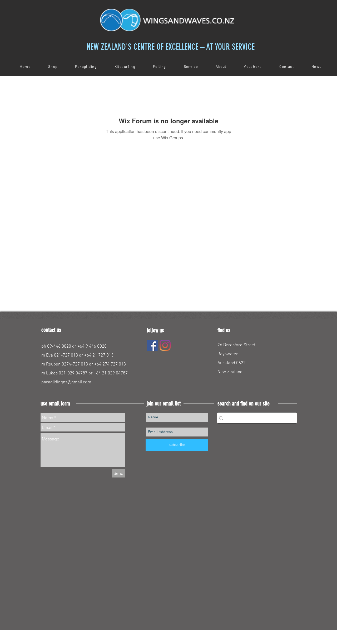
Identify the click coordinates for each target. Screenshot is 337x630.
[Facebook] (152, 345)
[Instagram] (165, 345)
